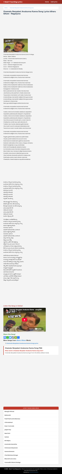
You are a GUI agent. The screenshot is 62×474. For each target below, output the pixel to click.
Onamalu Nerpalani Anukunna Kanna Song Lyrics (22, 8)
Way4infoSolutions (33, 472)
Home (5, 8)
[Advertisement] (31, 26)
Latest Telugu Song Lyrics (31, 408)
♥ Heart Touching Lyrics (12, 2)
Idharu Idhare (21, 340)
